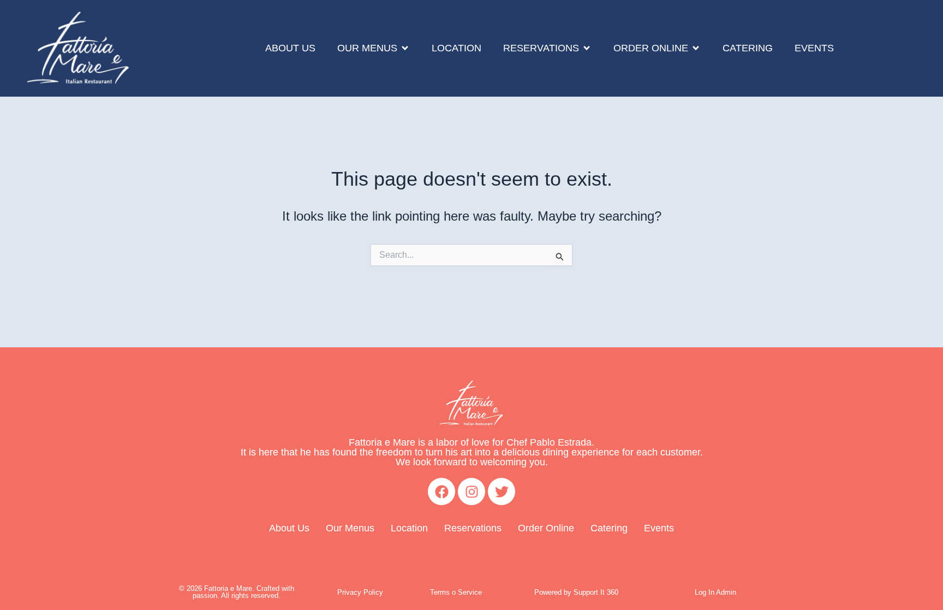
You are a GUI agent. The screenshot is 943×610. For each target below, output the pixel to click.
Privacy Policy (360, 592)
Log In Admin (715, 592)
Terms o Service (456, 592)
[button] (373, 49)
